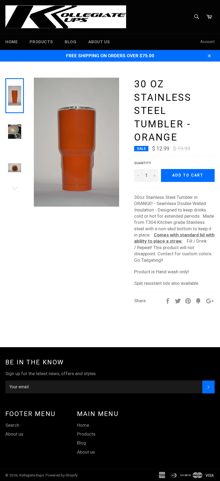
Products (41, 42)
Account (207, 42)
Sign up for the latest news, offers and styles (50, 373)
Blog (70, 42)
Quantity (142, 163)
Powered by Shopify (62, 475)
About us (99, 42)
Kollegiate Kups (31, 475)
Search (12, 425)
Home (11, 42)
